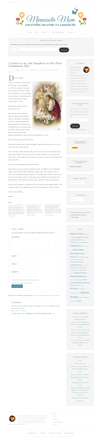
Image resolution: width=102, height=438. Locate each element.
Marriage (84, 267)
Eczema (79, 242)
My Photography (58, 422)
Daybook (83, 240)
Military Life (77, 270)
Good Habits (78, 249)
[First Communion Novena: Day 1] (36, 210)
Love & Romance (85, 265)
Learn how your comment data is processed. (46, 295)
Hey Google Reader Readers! (80, 398)
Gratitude (74, 253)
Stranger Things (81, 297)
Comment (15, 237)
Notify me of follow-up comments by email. (26, 280)
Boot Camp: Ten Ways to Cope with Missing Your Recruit (80, 325)
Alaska (85, 234)
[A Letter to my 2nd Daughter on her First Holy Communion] (17, 210)
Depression (73, 242)
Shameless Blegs (81, 288)
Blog (80, 360)
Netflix (84, 276)
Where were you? (80, 363)
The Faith (54, 70)
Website (14, 272)
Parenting (72, 285)
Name (14, 256)
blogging (79, 237)
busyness (85, 237)
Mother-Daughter (81, 273)
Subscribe (64, 50)
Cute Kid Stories (75, 240)
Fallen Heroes (85, 242)
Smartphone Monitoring (75, 293)
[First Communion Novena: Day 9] (54, 210)
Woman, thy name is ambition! (80, 374)
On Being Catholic (82, 282)
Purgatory (77, 285)
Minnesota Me (34, 70)
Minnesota (72, 273)
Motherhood (76, 276)
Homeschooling (80, 259)
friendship (83, 246)
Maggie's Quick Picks (76, 267)
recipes (82, 285)
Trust (79, 300)
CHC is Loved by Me (84, 330)
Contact (55, 425)
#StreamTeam (76, 233)
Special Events (48, 70)
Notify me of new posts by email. (22, 283)
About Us (55, 419)
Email (14, 264)
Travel (75, 301)
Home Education (81, 257)
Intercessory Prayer (76, 262)
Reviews (73, 288)
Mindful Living (83, 270)
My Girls (41, 70)
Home (54, 413)
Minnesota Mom (51, 16)
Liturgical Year (76, 265)
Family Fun (75, 245)
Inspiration (80, 400)
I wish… (80, 371)
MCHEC (72, 270)
